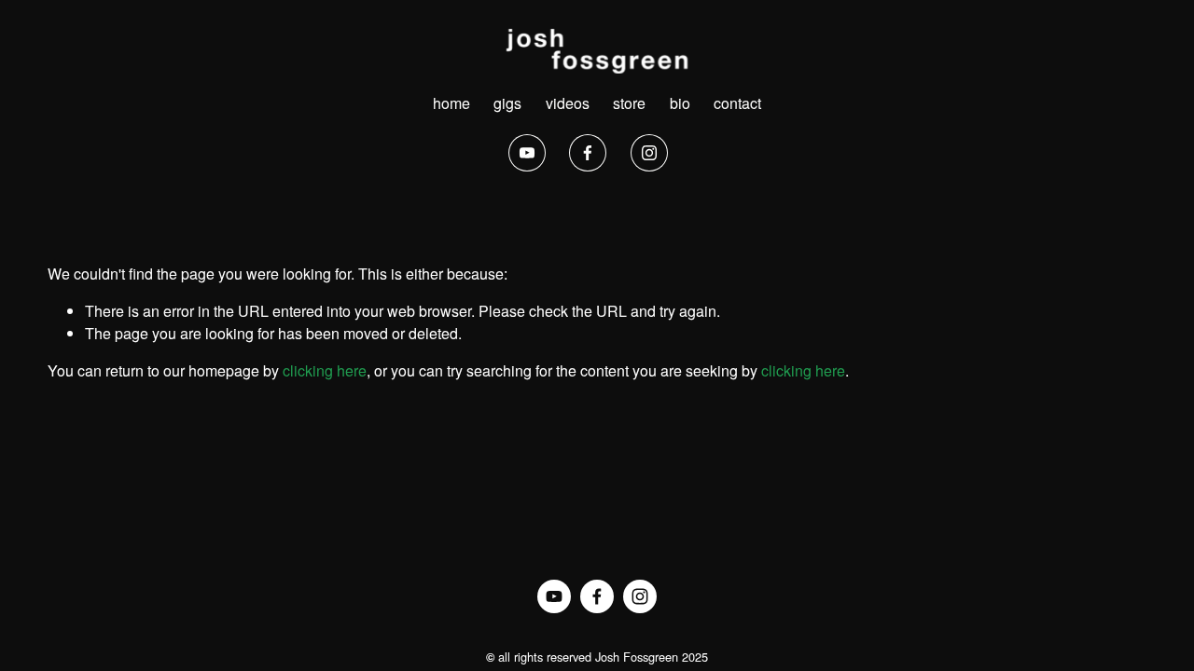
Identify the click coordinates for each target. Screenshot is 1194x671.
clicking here (325, 370)
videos (568, 103)
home (451, 103)
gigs (507, 103)
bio (680, 103)
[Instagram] (649, 152)
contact (737, 103)
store (629, 103)
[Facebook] (587, 152)
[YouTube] (527, 152)
